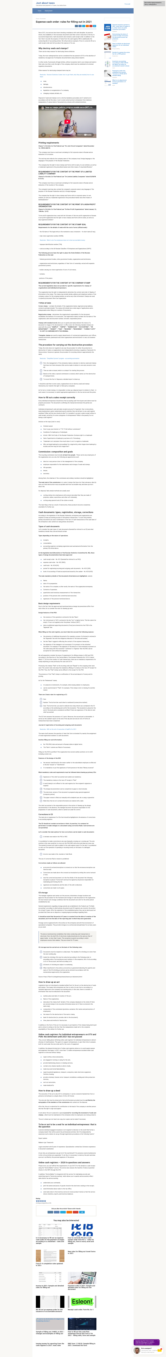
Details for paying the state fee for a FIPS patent (121, 53)
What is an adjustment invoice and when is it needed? (119, 81)
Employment (48, 11)
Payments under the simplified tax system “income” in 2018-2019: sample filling (119, 73)
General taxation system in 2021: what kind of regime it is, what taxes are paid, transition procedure (121, 27)
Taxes (39, 11)
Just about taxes (45, 3)
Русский (127, 4)
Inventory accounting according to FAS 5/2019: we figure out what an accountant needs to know (120, 63)
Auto (113, 68)
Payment (114, 31)
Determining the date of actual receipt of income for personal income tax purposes (120, 36)
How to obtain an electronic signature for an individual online (121, 45)
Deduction (115, 56)
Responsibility (116, 48)
